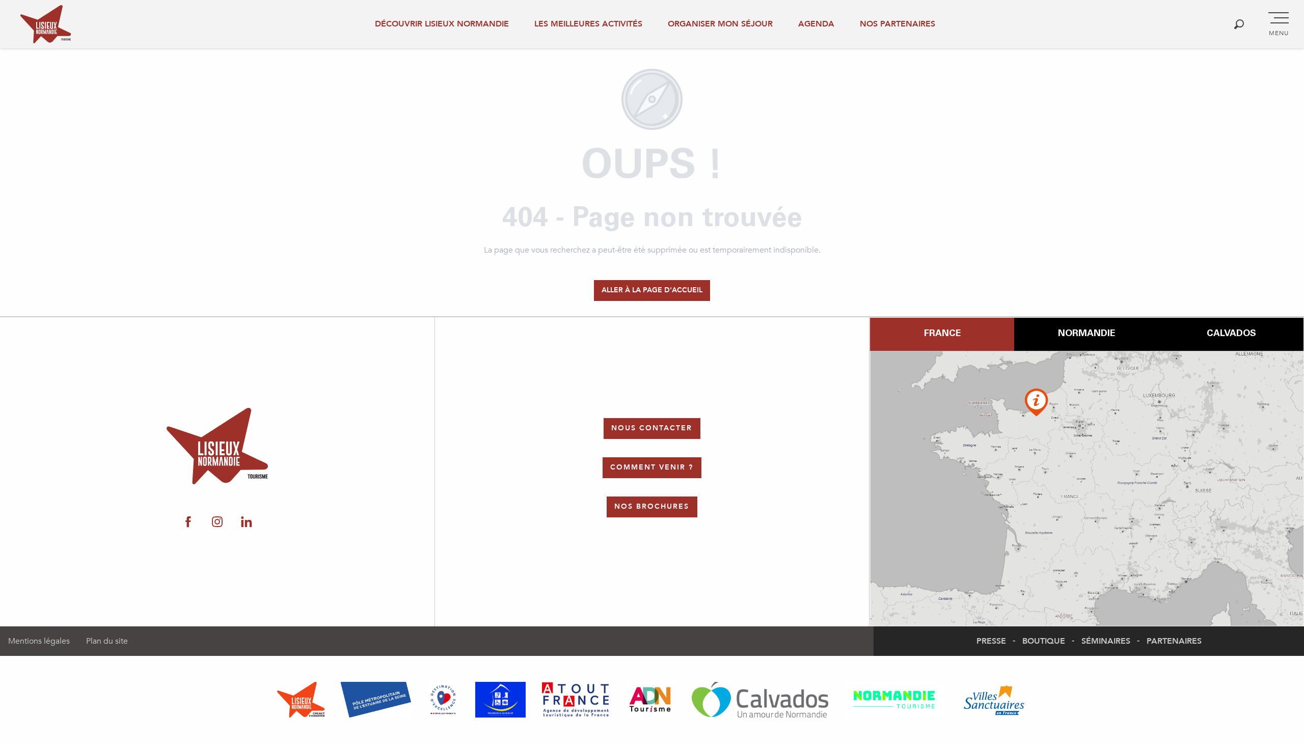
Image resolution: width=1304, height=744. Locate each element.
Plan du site (107, 641)
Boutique (1043, 641)
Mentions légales (39, 641)
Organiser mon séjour (720, 24)
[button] (1239, 24)
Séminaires (1105, 641)
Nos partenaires (897, 24)
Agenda (816, 24)
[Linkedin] (246, 522)
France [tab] (942, 334)
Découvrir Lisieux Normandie (442, 24)
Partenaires (1174, 641)
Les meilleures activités (588, 24)
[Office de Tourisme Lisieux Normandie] (45, 24)
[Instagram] (217, 522)
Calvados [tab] (1231, 334)
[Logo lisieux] (217, 446)
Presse (991, 641)
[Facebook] (188, 522)
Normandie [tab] (1086, 334)
